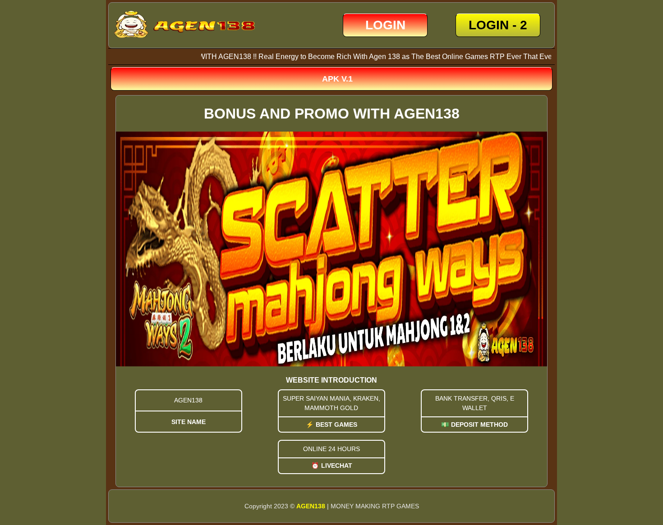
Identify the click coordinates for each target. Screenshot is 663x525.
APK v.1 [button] (337, 78)
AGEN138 (310, 506)
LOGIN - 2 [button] (498, 25)
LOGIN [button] (385, 25)
